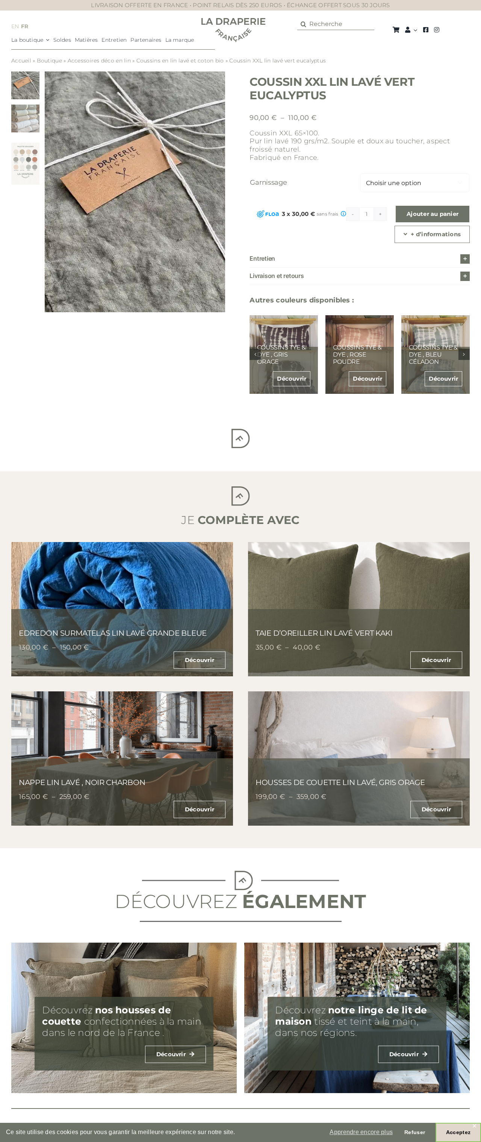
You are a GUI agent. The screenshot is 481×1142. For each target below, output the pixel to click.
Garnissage (268, 182)
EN (15, 26)
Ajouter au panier (432, 213)
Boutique (49, 60)
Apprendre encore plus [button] (361, 1132)
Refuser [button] (414, 1132)
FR (25, 26)
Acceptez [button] (458, 1132)
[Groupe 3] (233, 21)
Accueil (21, 60)
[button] (360, 259)
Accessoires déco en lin (99, 60)
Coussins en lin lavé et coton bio (180, 60)
